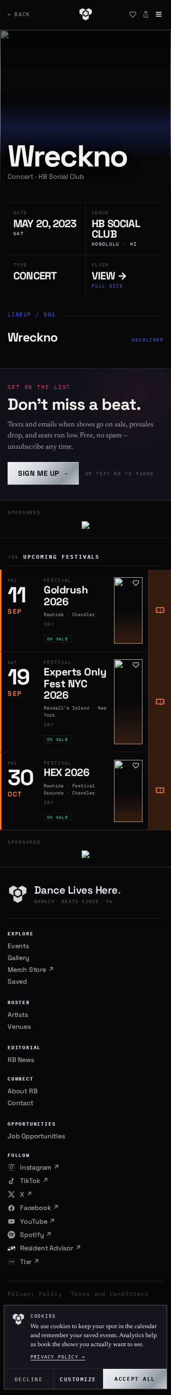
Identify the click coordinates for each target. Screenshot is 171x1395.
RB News (21, 1059)
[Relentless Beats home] (85, 14)
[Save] (132, 14)
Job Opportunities (36, 1136)
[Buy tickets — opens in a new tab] (159, 610)
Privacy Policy (35, 1293)
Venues (19, 1026)
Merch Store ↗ (31, 969)
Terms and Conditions (110, 1293)
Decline (29, 1378)
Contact (20, 1103)
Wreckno (33, 337)
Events (18, 946)
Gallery (18, 957)
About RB (22, 1091)
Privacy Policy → (57, 1357)
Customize (78, 1378)
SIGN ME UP (43, 473)
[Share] (145, 14)
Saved (17, 981)
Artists (18, 1014)
